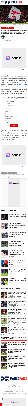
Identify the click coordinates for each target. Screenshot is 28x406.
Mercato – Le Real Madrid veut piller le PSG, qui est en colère (17, 302)
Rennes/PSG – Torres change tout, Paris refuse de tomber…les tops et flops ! (16, 365)
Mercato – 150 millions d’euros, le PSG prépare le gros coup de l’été (17, 329)
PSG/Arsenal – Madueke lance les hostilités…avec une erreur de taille (17, 320)
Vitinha (8, 112)
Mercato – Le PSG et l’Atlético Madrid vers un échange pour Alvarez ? (17, 294)
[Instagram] (19, 385)
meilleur (4, 177)
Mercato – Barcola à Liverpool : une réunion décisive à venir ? (17, 216)
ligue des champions (18, 174)
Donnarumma (10, 101)
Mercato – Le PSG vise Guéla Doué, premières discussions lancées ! (17, 262)
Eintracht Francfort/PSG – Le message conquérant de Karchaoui (17, 234)
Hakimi (8, 103)
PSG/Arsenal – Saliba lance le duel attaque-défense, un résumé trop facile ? (17, 311)
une (10, 177)
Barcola (8, 118)
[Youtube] (15, 385)
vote (15, 177)
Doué (7, 122)
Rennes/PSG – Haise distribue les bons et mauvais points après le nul (16, 358)
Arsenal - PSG (6, 174)
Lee (7, 120)
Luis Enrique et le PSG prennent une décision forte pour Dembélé (17, 225)
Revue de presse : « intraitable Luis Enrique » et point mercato (17, 343)
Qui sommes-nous (22, 393)
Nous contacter (19, 391)
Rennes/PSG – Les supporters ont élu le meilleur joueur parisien (16, 351)
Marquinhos (9, 105)
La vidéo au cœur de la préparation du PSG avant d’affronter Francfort (16, 243)
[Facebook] (9, 385)
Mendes (8, 110)
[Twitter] (12, 385)
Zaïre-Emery (9, 116)
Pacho (8, 108)
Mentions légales (9, 391)
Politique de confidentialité (9, 393)
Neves (8, 114)
